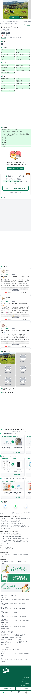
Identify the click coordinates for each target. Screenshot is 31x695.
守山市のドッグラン (15, 526)
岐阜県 (2, 612)
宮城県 (15, 599)
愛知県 (11, 612)
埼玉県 (15, 603)
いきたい (24, 688)
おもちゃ (22, 533)
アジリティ (3, 535)
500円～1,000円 (13, 561)
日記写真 (18, 37)
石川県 (11, 608)
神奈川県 (3, 604)
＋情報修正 (27, 25)
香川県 (27, 620)
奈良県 (19, 616)
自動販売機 (3, 541)
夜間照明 (16, 535)
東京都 (23, 603)
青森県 (6, 599)
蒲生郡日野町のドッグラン (20, 525)
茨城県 (2, 603)
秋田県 (19, 599)
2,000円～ (3, 563)
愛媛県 (2, 622)
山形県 (23, 599)
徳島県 (23, 620)
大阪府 (11, 616)
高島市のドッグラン (5, 526)
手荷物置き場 (20, 540)
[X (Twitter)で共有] (5, 506)
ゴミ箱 (9, 540)
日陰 (12, 535)
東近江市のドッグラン (16, 521)
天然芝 (2, 548)
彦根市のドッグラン (18, 523)
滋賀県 (2, 616)
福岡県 (2, 626)
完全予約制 (11, 536)
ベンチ (8, 535)
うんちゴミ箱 (4, 540)
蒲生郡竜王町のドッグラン (7, 523)
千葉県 (19, 603)
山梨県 (19, 608)
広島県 (15, 620)
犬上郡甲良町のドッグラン (20, 520)
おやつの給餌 (16, 533)
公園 (2, 556)
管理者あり (21, 535)
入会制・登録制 (4, 536)
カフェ (2, 554)
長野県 (23, 608)
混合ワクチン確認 (17, 538)
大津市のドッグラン (5, 518)
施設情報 (3, 37)
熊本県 (15, 626)
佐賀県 (6, 626)
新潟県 (2, 608)
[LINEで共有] (15, 506)
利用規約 (27, 683)
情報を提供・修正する (15, 168)
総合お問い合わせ (25, 685)
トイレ (25, 540)
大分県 (19, 626)
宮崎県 (23, 626)
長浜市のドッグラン (5, 521)
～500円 (6, 561)
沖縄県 (7, 628)
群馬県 (11, 603)
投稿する (8, 688)
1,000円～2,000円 (22, 561)
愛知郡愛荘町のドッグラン (7, 525)
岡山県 (11, 620)
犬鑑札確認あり (18, 536)
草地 (17, 548)
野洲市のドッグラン (15, 518)
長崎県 (11, 626)
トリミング (7, 554)
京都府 (6, 616)
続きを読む (15, 290)
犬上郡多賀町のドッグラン (7, 520)
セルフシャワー (25, 541)
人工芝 (6, 548)
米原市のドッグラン (5, 528)
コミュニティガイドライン (23, 679)
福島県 (27, 599)
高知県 (6, 622)
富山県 (6, 608)
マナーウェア (25, 538)
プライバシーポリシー (24, 681)
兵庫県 (15, 616)
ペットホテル (14, 554)
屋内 (5, 533)
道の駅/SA (25, 554)
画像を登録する (15, 17)
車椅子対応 (18, 541)
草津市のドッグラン (25, 518)
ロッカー (14, 540)
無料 (2, 561)
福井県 (15, 608)
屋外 (2, 533)
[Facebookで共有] (26, 506)
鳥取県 (2, 620)
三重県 (15, 612)
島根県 (6, 620)
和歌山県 (24, 616)
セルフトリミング (5, 543)
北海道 (2, 599)
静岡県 (6, 612)
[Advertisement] (15, 109)
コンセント (9, 541)
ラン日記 (10, 37)
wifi (14, 541)
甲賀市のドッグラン (25, 526)
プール (10, 533)
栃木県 (6, 603)
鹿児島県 (3, 628)
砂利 (12, 548)
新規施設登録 (26, 677)
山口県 (19, 620)
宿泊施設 (20, 554)
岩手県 (11, 599)
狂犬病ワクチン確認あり (6, 538)
